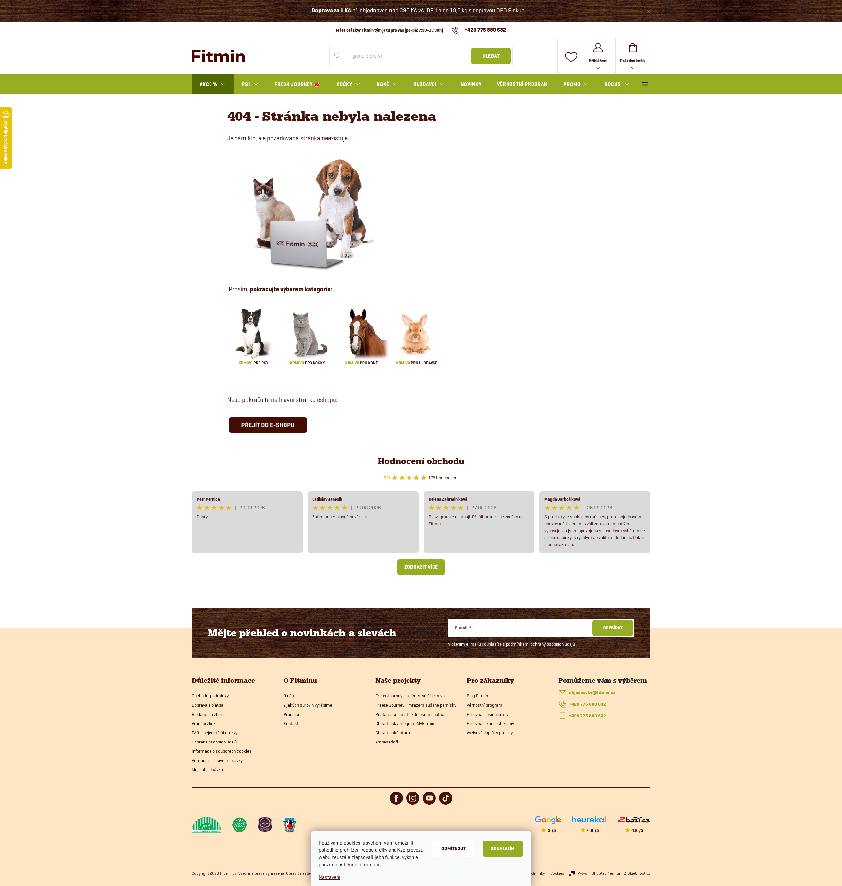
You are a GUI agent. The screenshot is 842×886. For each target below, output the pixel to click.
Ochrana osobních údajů (214, 741)
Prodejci (291, 714)
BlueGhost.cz (638, 873)
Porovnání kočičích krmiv (490, 723)
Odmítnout (453, 848)
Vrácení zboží (204, 723)
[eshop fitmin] (309, 212)
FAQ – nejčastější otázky (214, 732)
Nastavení (329, 877)
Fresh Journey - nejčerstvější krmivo (410, 695)
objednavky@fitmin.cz (592, 692)
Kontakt (291, 723)
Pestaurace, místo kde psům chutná (409, 714)
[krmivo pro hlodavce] (416, 335)
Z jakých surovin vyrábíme (308, 705)
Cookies (557, 873)
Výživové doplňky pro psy (490, 732)
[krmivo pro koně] (361, 335)
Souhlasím (503, 848)
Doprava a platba (207, 705)
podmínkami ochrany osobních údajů (540, 644)
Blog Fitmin (477, 695)
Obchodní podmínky (210, 695)
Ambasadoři (386, 741)
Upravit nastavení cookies (309, 873)
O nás (289, 695)
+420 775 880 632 (587, 704)
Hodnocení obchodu (421, 461)
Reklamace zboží (208, 714)
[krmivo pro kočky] (307, 335)
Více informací (363, 864)
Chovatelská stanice (394, 732)
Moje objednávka (207, 769)
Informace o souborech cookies (222, 751)
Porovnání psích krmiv (487, 714)
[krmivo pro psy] (253, 335)
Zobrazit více (421, 567)
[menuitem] (213, 84)
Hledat (491, 56)
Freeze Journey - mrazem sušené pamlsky (415, 705)
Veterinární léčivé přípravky (217, 760)
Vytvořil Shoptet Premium (600, 873)
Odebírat (613, 628)
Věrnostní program (484, 705)
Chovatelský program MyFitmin (404, 723)
